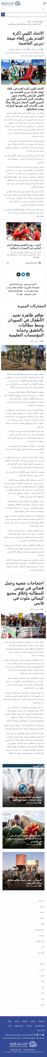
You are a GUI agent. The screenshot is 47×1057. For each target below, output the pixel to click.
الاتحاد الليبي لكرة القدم (29, 52)
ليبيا (24, 64)
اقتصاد (42, 912)
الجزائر (41, 964)
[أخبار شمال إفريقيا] (12, 3)
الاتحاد (41, 52)
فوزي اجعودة (32, 56)
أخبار (42, 947)
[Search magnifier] (3, 14)
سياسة (41, 906)
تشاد (42, 981)
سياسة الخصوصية (29, 1049)
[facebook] (37, 1035)
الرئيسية (41, 901)
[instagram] (34, 1035)
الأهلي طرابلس (13, 49)
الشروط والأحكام (15, 1049)
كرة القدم (23, 56)
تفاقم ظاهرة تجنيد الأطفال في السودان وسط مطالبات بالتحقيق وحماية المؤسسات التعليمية (26, 325)
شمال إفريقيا (39, 930)
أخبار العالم (40, 941)
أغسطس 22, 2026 (32, 803)
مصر (42, 999)
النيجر (42, 975)
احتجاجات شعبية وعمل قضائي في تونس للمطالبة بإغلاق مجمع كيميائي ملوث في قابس (24, 593)
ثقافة (42, 924)
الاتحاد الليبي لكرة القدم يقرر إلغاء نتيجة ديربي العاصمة (25, 38)
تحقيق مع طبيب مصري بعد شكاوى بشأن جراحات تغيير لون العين (24, 798)
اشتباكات (23, 49)
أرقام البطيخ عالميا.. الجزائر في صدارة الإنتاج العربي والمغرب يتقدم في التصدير (24, 838)
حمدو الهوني (15, 52)
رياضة (35, 64)
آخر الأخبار (42, 64)
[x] (40, 1035)
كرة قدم (29, 64)
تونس (42, 1004)
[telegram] (43, 1035)
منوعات (41, 935)
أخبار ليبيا (41, 953)
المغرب (41, 970)
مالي (42, 993)
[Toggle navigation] (45, 3)
